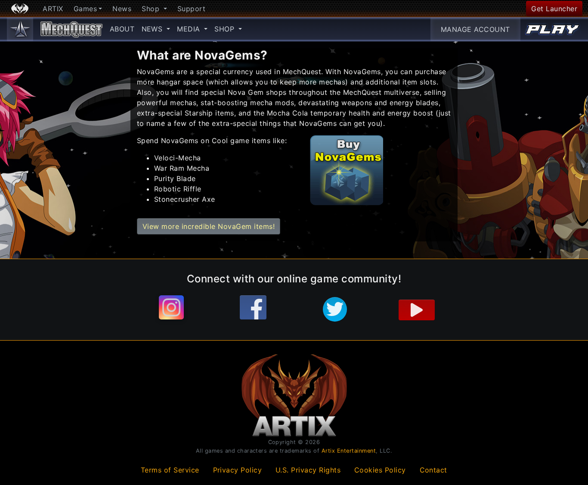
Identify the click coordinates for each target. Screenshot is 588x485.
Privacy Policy (237, 470)
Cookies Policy (380, 470)
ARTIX (53, 8)
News (121, 8)
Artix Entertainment (349, 450)
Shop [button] (152, 8)
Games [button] (85, 8)
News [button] (153, 29)
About (122, 29)
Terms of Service (170, 470)
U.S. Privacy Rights (308, 470)
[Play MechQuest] (552, 29)
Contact (434, 470)
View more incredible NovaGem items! (208, 226)
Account (475, 29)
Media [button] (189, 29)
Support (191, 8)
